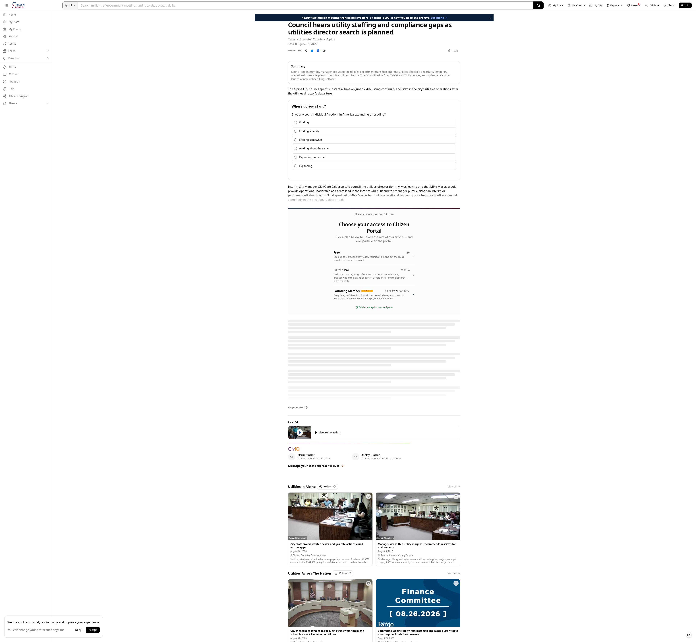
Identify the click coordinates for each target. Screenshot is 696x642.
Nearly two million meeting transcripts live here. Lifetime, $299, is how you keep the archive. (374, 17)
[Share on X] (305, 50)
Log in (390, 214)
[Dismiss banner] (490, 17)
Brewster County (311, 39)
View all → (454, 486)
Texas (292, 39)
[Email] (324, 50)
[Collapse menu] (6, 5)
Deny (78, 629)
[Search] (538, 5)
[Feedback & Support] (689, 635)
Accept (93, 629)
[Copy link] (299, 50)
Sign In (685, 5)
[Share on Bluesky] (311, 50)
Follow (328, 486)
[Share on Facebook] (318, 50)
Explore (614, 5)
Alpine (331, 39)
